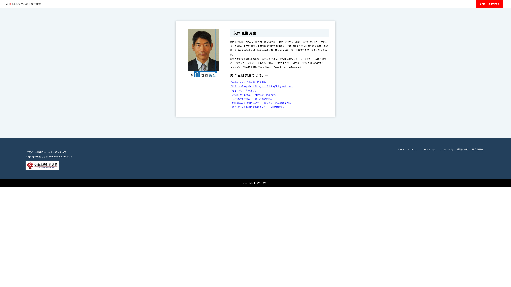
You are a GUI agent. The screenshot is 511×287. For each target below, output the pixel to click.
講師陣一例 (462, 149)
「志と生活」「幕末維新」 (243, 90)
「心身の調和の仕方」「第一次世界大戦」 (251, 99)
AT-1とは (413, 149)
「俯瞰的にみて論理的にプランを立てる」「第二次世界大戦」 (261, 103)
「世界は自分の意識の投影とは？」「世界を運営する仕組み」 (261, 86)
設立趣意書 (477, 149)
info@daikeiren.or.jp (60, 156)
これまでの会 (446, 149)
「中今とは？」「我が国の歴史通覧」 (249, 82)
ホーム (400, 149)
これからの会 (428, 149)
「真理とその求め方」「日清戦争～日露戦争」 (253, 95)
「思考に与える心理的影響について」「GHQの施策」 (257, 107)
